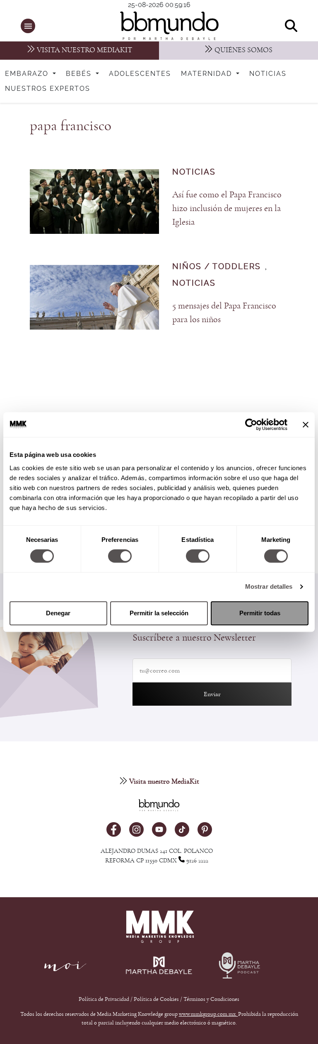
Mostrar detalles (269, 586)
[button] (28, 26)
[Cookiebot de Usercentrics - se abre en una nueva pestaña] (251, 424)
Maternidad (207, 73)
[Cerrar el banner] (305, 424)
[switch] (120, 556)
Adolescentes (140, 73)
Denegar (58, 613)
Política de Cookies (156, 999)
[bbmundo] (163, 26)
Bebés (80, 73)
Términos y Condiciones (211, 999)
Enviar (212, 694)
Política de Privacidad (104, 999)
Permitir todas (259, 613)
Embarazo (28, 73)
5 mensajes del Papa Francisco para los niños (224, 312)
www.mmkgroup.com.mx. (208, 1014)
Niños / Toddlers (216, 267)
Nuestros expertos (47, 88)
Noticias (268, 73)
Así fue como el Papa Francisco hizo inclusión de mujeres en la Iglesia (227, 208)
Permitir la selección (159, 613)
